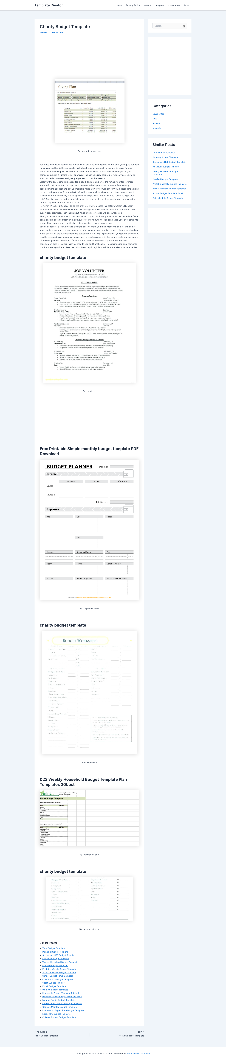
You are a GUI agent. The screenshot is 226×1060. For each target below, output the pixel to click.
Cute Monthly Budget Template (57, 979)
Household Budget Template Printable (61, 993)
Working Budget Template (55, 989)
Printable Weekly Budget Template (59, 969)
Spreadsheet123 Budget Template (59, 955)
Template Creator (49, 5)
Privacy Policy (133, 5)
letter (186, 5)
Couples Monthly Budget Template (59, 1007)
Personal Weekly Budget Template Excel (62, 996)
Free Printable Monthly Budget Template (62, 1003)
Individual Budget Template (55, 958)
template (160, 5)
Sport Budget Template (54, 982)
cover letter (174, 5)
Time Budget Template (53, 948)
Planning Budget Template (55, 951)
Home (119, 5)
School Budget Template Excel (57, 976)
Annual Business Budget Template (59, 972)
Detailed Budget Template (55, 965)
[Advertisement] (62, 56)
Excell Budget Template (54, 986)
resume (147, 5)
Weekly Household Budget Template (60, 962)
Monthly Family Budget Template (58, 1000)
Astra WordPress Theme (138, 1053)
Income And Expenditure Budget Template (63, 1010)
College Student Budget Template (59, 1017)
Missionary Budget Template (56, 1014)
